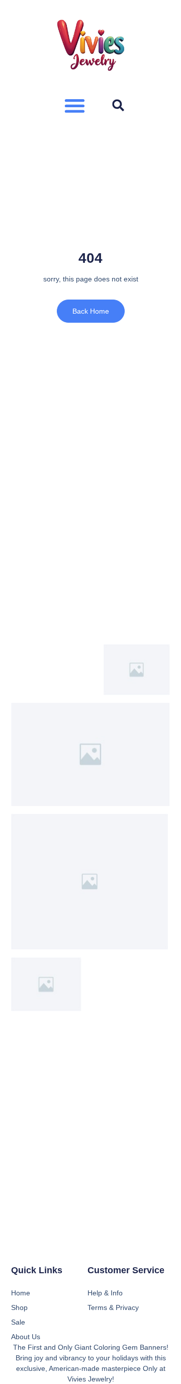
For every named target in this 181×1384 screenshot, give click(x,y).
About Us (25, 1337)
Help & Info (105, 1293)
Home (20, 1293)
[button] (74, 105)
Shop (19, 1307)
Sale (18, 1322)
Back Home (90, 311)
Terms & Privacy (113, 1307)
